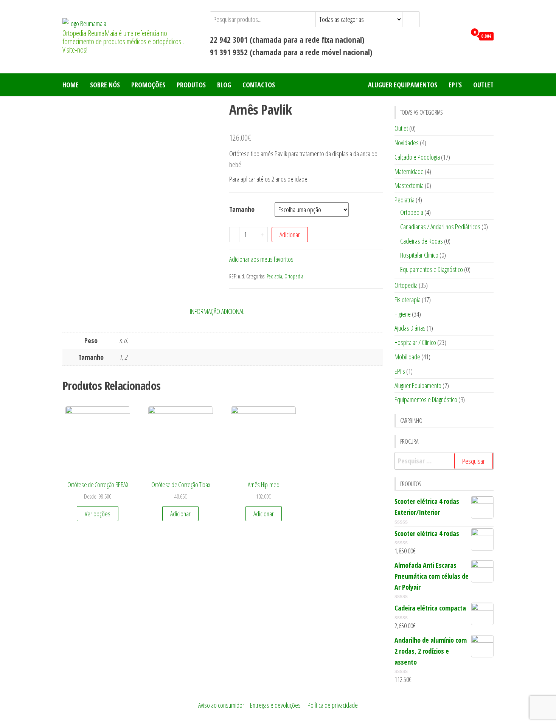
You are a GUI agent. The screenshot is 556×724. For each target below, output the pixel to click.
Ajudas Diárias (410, 327)
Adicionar (290, 234)
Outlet (483, 84)
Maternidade (409, 171)
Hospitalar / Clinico (415, 342)
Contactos (258, 84)
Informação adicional (217, 311)
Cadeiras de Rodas (421, 240)
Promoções (148, 84)
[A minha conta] (459, 35)
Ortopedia (293, 276)
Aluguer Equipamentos (402, 84)
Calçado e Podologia (417, 157)
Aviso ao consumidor (221, 705)
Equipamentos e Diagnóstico (431, 269)
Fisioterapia (407, 299)
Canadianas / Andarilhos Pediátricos (440, 226)
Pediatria (274, 276)
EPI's (455, 84)
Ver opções (97, 513)
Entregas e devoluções (275, 705)
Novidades (406, 142)
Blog (224, 84)
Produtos (191, 84)
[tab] (222, 311)
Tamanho (242, 209)
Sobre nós (105, 84)
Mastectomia (409, 185)
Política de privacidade (333, 705)
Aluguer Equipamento (417, 385)
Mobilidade (407, 356)
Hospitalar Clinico (419, 254)
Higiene (402, 313)
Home (70, 84)
